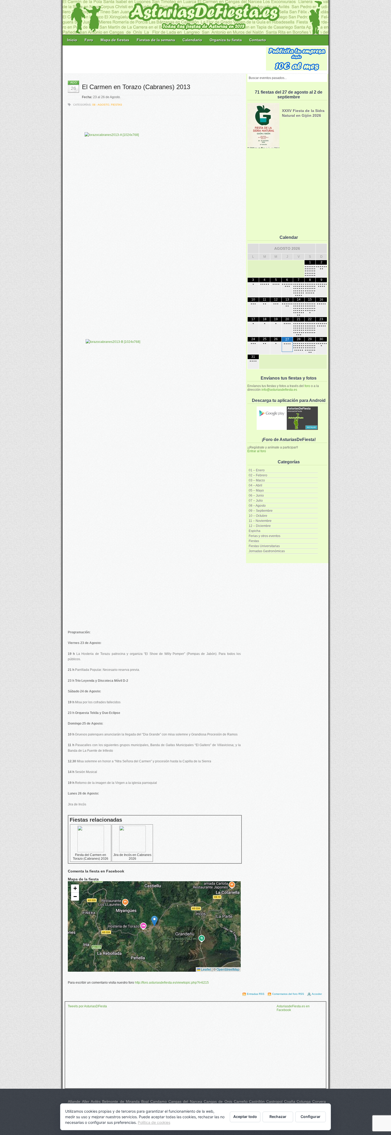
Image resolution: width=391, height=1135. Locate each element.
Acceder (317, 993)
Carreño (241, 1101)
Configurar (311, 1116)
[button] (154, 921)
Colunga (304, 1101)
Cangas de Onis (218, 1101)
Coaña (289, 1101)
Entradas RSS (255, 993)
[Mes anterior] (253, 248)
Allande (74, 1101)
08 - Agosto (100, 104)
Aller (85, 1101)
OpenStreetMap (228, 969)
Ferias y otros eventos (264, 536)
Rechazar (277, 1116)
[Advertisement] (164, 59)
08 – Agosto (257, 506)
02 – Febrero (258, 475)
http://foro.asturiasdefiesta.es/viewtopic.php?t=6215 (172, 982)
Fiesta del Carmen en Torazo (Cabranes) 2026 (90, 856)
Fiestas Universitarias (264, 546)
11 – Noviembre (260, 521)
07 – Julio (256, 500)
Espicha (254, 531)
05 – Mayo (256, 490)
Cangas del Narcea (185, 1101)
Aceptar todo (245, 1116)
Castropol (274, 1101)
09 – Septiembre (261, 511)
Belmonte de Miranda (121, 1101)
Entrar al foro (256, 451)
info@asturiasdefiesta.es (279, 390)
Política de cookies (154, 1122)
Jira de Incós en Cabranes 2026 (132, 856)
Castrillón (257, 1101)
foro (307, 386)
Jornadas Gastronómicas (267, 551)
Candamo (158, 1101)
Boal (145, 1101)
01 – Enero (257, 470)
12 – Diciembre (260, 526)
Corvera (319, 1101)
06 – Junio (256, 495)
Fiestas (254, 541)
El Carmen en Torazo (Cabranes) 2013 (136, 86)
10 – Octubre (258, 516)
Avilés (96, 1101)
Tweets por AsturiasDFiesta (87, 1006)
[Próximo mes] (321, 248)
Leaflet (205, 969)
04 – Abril (255, 485)
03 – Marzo (257, 480)
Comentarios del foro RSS (288, 993)
